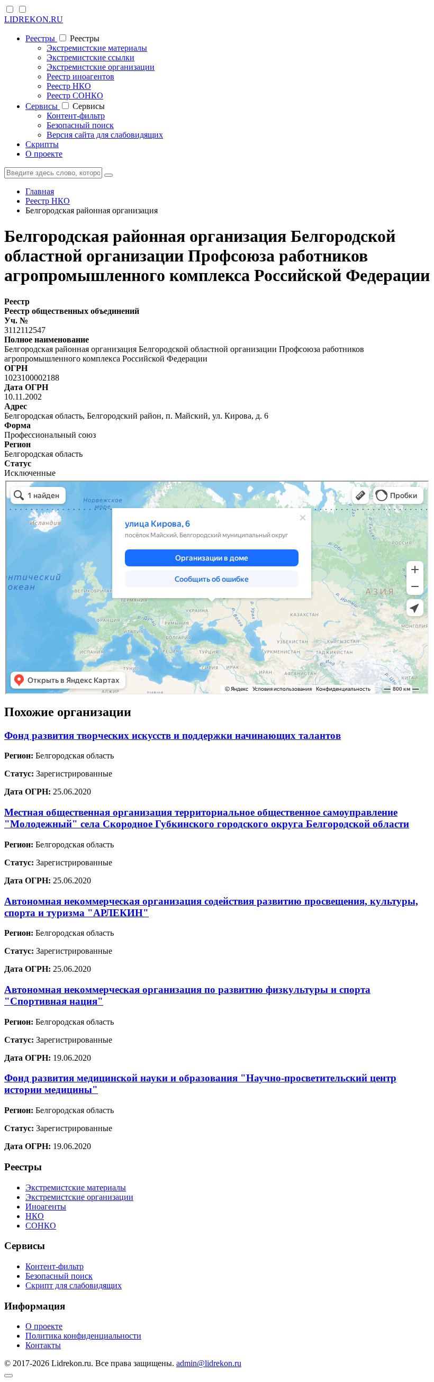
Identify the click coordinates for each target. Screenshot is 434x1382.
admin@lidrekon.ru (208, 1363)
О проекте (43, 153)
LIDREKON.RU (33, 19)
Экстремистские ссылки (90, 57)
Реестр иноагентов (80, 76)
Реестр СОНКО (75, 95)
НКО (34, 1216)
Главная (39, 191)
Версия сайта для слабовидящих (105, 134)
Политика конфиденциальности (83, 1335)
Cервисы (42, 106)
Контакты (43, 1345)
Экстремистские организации (101, 66)
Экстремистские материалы (97, 47)
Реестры (41, 38)
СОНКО (40, 1225)
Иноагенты (45, 1206)
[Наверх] (8, 1375)
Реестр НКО (69, 86)
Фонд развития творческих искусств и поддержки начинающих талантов (172, 735)
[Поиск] (108, 175)
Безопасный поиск (80, 125)
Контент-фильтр (76, 115)
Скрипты (42, 144)
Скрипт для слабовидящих (73, 1285)
